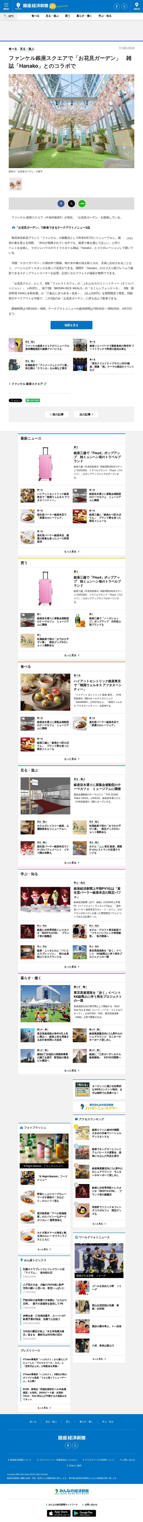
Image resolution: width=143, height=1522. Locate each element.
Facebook (117, 6)
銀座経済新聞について (20, 1459)
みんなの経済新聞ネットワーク (71, 1491)
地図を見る (71, 325)
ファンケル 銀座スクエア (27, 383)
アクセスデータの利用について (99, 1459)
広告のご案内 (75, 1465)
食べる (35, 15)
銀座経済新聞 (31, 6)
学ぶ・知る (105, 15)
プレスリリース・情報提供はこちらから (58, 1459)
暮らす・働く (84, 15)
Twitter (124, 6)
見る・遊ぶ (52, 15)
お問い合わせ (129, 1459)
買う (67, 15)
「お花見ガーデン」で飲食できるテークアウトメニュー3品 (53, 227)
